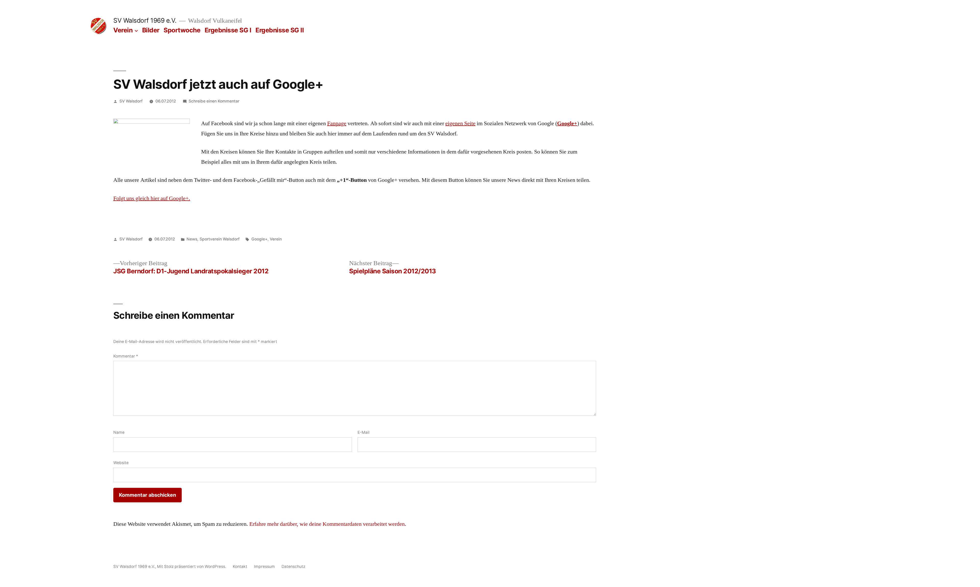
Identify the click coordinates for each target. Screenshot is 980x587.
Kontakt (240, 566)
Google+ (567, 123)
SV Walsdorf (131, 101)
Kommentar (125, 356)
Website (121, 462)
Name (119, 432)
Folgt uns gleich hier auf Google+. (151, 198)
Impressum (264, 566)
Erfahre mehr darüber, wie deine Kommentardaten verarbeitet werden (327, 524)
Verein (122, 30)
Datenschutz (293, 566)
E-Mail (364, 432)
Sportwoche (182, 30)
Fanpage (336, 123)
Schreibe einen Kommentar (214, 101)
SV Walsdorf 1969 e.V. (145, 20)
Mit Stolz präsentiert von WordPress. (192, 566)
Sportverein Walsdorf (220, 239)
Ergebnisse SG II (279, 30)
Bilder (151, 30)
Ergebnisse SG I (228, 30)
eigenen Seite (460, 123)
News (192, 239)
